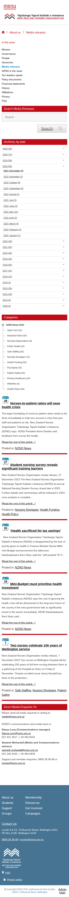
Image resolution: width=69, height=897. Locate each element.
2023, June (11, 206)
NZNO (34, 18)
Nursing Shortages (18, 357)
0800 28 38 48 (10, 839)
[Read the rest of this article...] (18, 442)
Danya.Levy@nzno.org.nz (16, 733)
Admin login (62, 891)
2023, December (13, 171)
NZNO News (15, 325)
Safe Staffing (15, 351)
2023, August (11, 194)
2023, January (12, 235)
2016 (7, 276)
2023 (7, 166)
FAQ (7, 872)
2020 (7, 253)
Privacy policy (14, 879)
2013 (7, 288)
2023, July (10, 200)
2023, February (12, 229)
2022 (7, 241)
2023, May (11, 212)
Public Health (16, 346)
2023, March (11, 224)
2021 (7, 247)
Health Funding (17, 362)
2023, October (12, 182)
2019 (7, 259)
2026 (7, 149)
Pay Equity (14, 367)
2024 (7, 160)
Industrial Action (17, 335)
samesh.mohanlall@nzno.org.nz (20, 750)
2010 (7, 300)
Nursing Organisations (19, 341)
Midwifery (13, 383)
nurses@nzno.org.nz (13, 763)
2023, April (10, 218)
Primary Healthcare (18, 378)
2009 (7, 306)
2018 (7, 265)
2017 (7, 271)
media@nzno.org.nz (13, 716)
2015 (7, 282)
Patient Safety (16, 373)
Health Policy (15, 389)
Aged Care (14, 330)
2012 (7, 294)
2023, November (13, 176)
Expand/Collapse (3, 325)
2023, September (13, 188)
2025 (7, 154)
